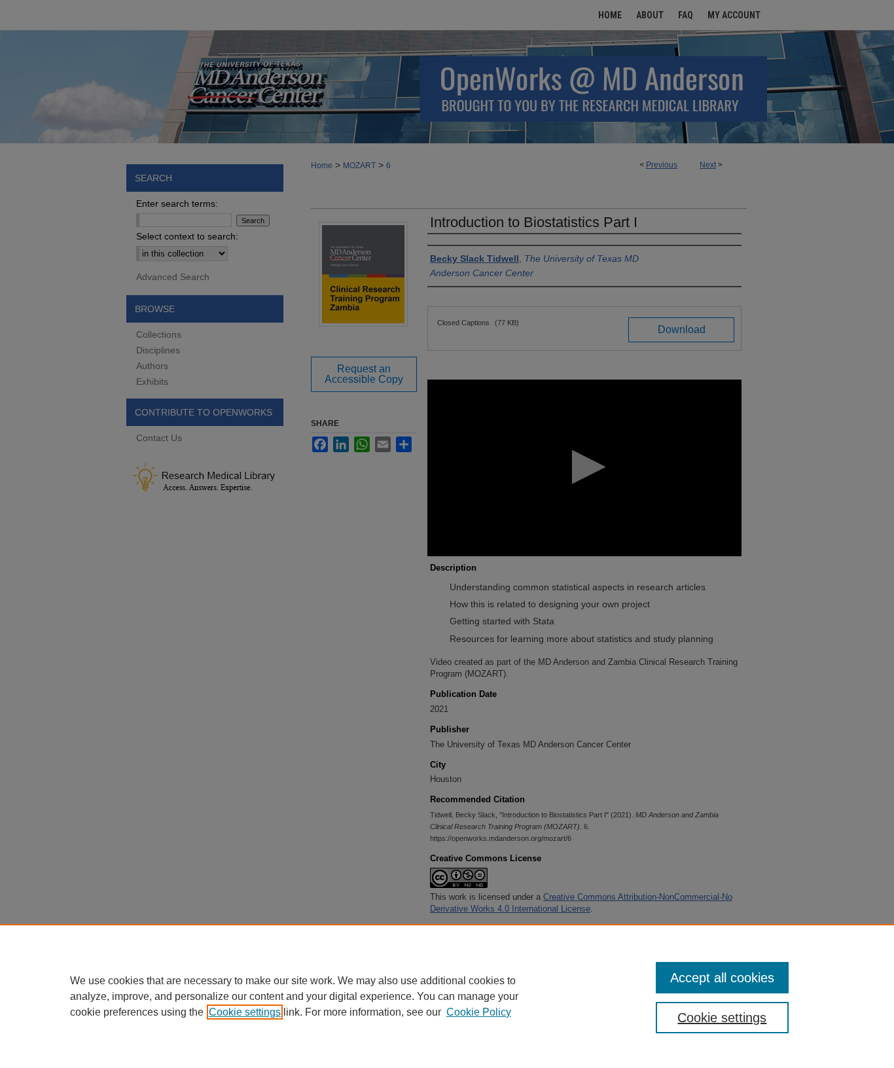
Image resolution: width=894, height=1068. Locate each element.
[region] (447, 996)
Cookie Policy (478, 1012)
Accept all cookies (722, 977)
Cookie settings (245, 1012)
